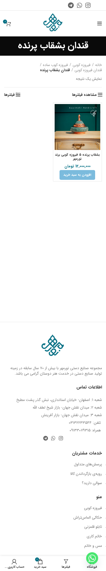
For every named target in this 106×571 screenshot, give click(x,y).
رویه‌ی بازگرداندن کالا (86, 474)
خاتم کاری (94, 536)
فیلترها (9, 95)
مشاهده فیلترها (84, 95)
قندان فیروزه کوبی (88, 70)
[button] (77, 175)
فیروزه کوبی (82, 65)
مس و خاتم (93, 546)
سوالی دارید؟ (92, 483)
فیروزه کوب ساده (55, 65)
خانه (98, 65)
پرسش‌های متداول (88, 464)
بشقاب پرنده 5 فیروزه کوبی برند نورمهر (77, 156)
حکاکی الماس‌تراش (87, 517)
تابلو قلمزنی (93, 527)
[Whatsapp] (92, 558)
